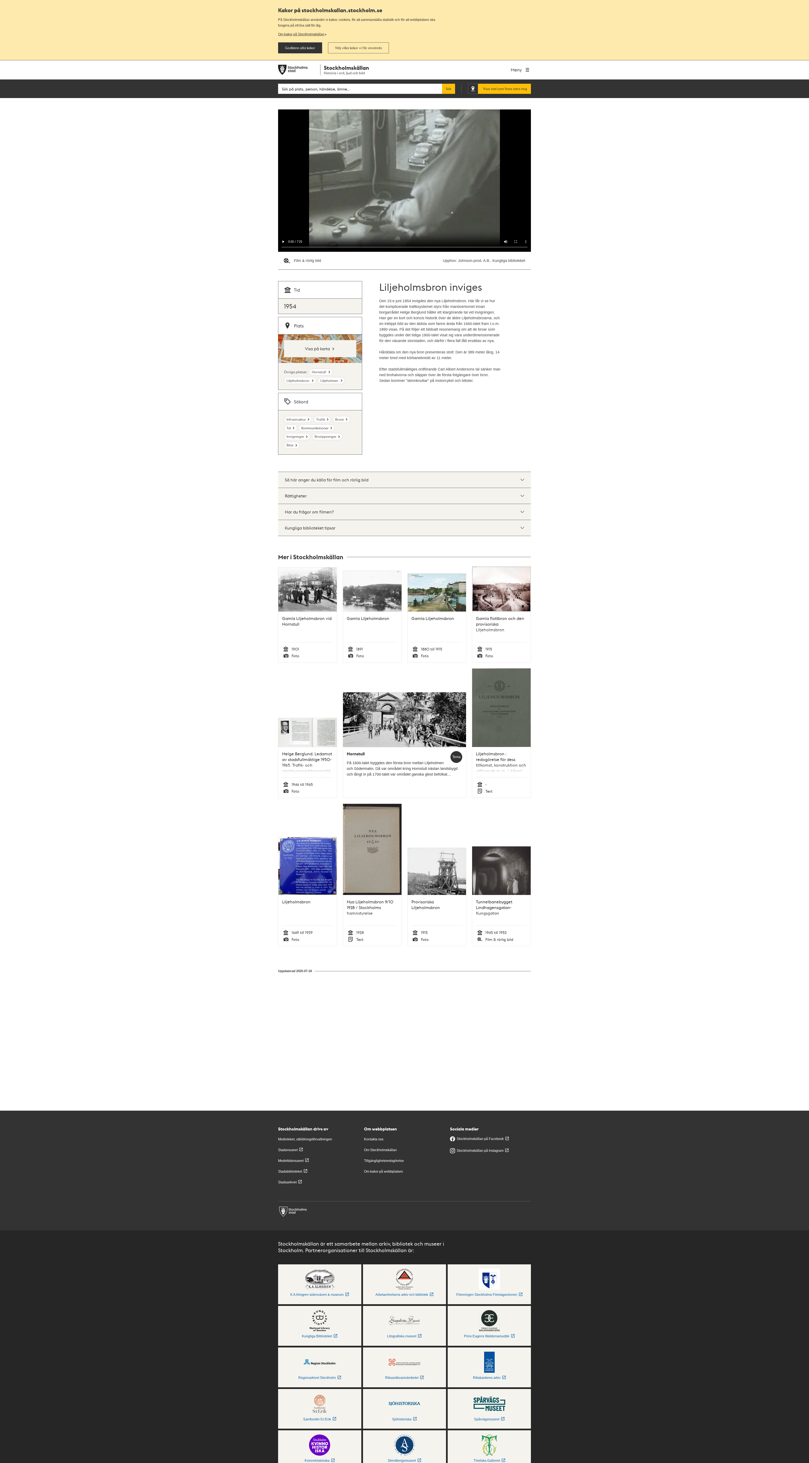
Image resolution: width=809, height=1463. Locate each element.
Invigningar (295, 436)
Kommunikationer (315, 428)
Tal (289, 428)
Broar (339, 419)
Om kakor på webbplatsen (383, 1171)
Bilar (290, 445)
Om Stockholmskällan (380, 1150)
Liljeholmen (329, 380)
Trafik (320, 419)
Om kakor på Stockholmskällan (301, 34)
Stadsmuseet (288, 1150)
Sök (448, 89)
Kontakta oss (373, 1139)
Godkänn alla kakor (300, 48)
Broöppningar (325, 436)
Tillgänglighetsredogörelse (384, 1161)
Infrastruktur (296, 419)
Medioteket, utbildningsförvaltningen (305, 1139)
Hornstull (319, 372)
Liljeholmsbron (298, 380)
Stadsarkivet (287, 1182)
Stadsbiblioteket (290, 1171)
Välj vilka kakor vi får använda (358, 48)
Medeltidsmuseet (291, 1161)
